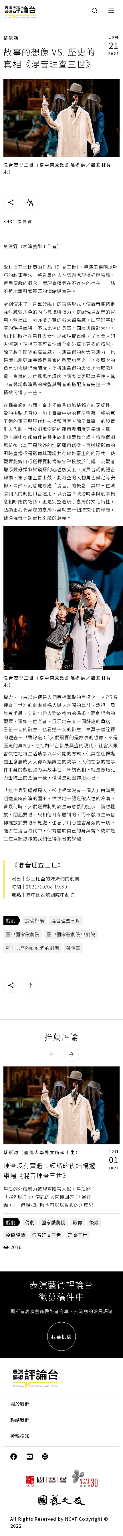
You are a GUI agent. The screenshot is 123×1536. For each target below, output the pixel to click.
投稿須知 (20, 1435)
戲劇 (10, 920)
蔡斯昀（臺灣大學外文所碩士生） (42, 1152)
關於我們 (20, 1403)
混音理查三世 (65, 920)
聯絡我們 (20, 1419)
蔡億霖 (11, 38)
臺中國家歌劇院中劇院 (71, 934)
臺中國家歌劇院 (23, 934)
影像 (77, 1222)
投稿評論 (34, 920)
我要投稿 (61, 1336)
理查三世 (78, 1235)
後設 (94, 1222)
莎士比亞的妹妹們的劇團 (32, 948)
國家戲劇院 (53, 1222)
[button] (51, 1054)
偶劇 (30, 1222)
